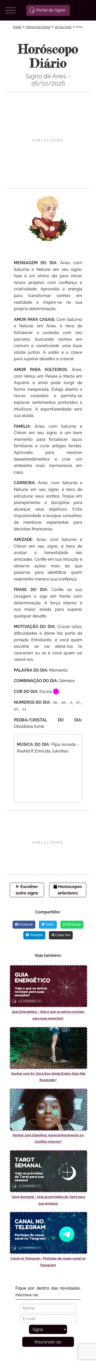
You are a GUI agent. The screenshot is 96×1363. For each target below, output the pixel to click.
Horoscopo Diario (38, 27)
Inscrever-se (48, 1342)
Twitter (49, 924)
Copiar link (62, 935)
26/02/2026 (63, 27)
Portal (17, 27)
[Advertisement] (48, 140)
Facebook (25, 924)
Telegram (36, 935)
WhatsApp (73, 924)
